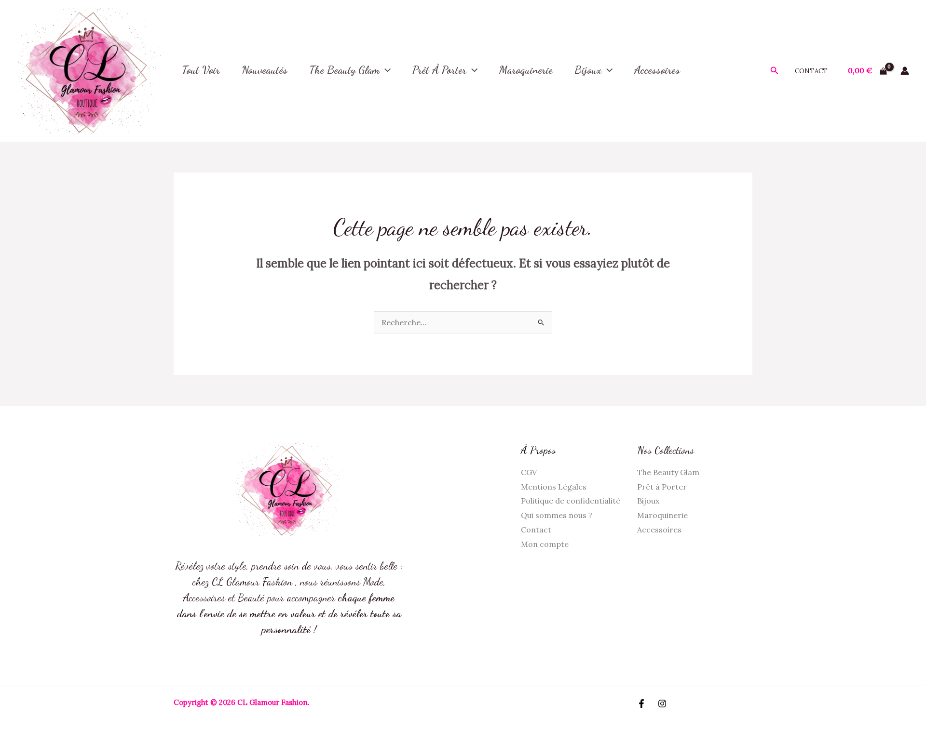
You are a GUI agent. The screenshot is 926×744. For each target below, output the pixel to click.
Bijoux (587, 70)
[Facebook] (641, 703)
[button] (385, 69)
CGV (529, 472)
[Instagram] (662, 703)
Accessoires (659, 529)
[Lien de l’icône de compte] (904, 70)
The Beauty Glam (344, 70)
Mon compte (545, 544)
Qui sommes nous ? (556, 515)
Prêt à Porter (439, 70)
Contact (811, 71)
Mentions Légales (553, 487)
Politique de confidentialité (570, 500)
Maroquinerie (662, 515)
